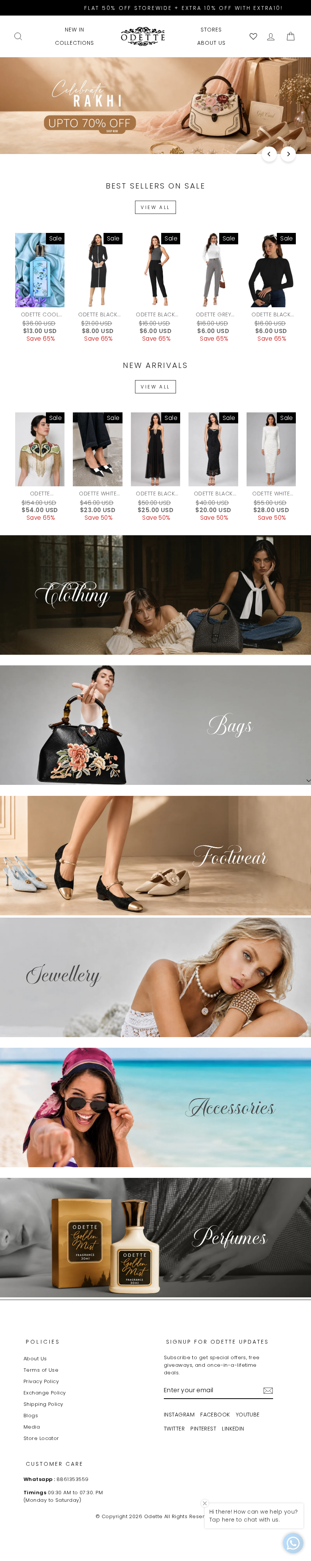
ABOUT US (211, 43)
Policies (43, 1342)
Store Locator (41, 1438)
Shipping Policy (43, 1404)
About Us (35, 1358)
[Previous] (269, 154)
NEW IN (74, 29)
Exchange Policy (45, 1392)
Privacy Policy (41, 1381)
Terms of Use (41, 1370)
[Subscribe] (268, 1390)
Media (32, 1427)
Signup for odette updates (217, 1342)
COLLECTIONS (74, 43)
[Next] (288, 154)
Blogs (31, 1415)
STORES (211, 29)
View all (155, 207)
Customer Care (54, 1464)
